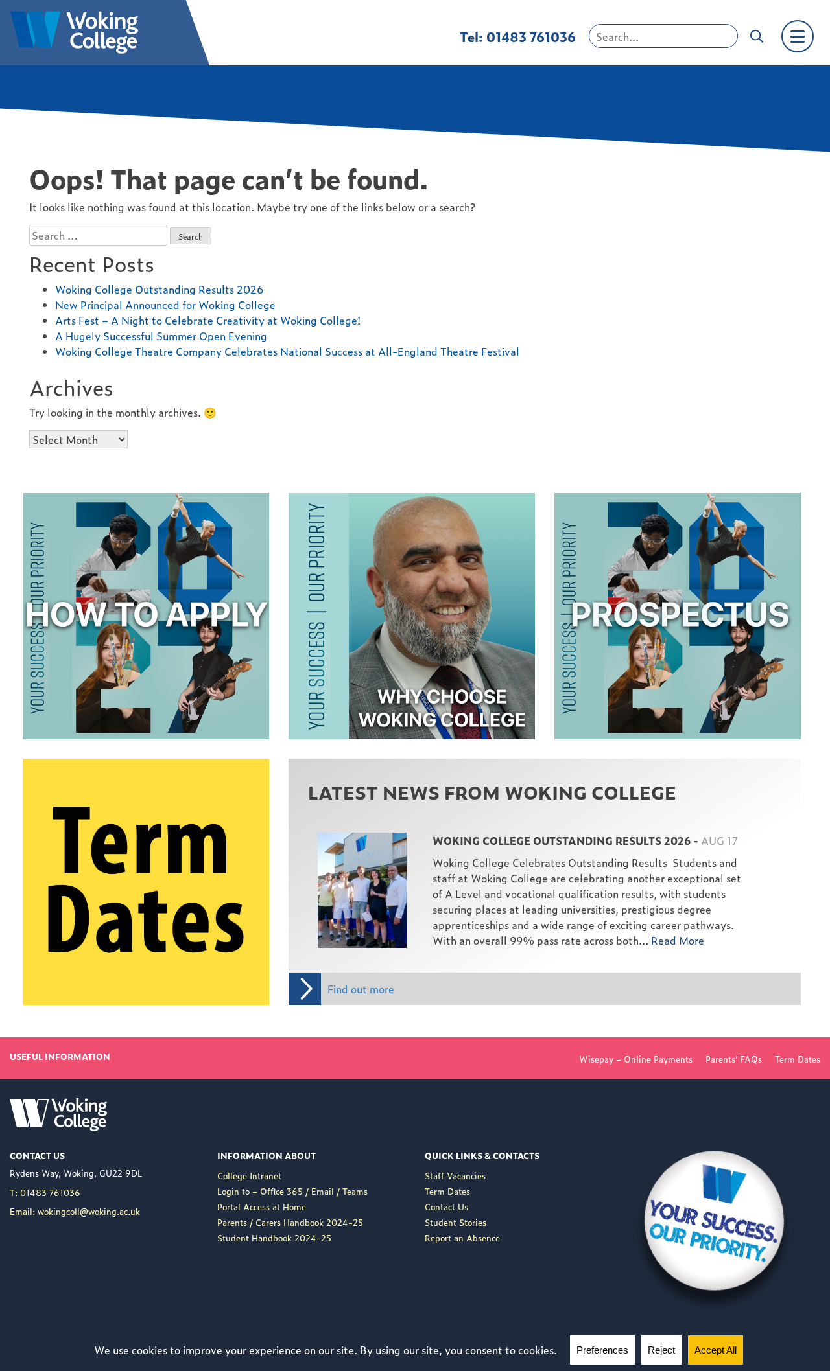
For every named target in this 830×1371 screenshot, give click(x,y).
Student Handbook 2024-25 (274, 1238)
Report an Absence (462, 1238)
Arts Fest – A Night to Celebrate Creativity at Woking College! (208, 320)
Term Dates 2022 (65, 766)
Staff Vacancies (455, 1175)
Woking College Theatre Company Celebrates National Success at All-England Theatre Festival (287, 351)
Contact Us (446, 1207)
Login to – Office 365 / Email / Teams (292, 1191)
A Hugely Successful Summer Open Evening (161, 335)
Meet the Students (334, 501)
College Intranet (249, 1175)
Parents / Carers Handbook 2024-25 (290, 1222)
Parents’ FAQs (734, 1059)
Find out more (360, 989)
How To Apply (57, 501)
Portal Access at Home (261, 1207)
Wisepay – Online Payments (636, 1059)
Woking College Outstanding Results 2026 (159, 289)
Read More (334, 830)
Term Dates (797, 1059)
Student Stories (455, 1222)
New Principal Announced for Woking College (165, 304)
